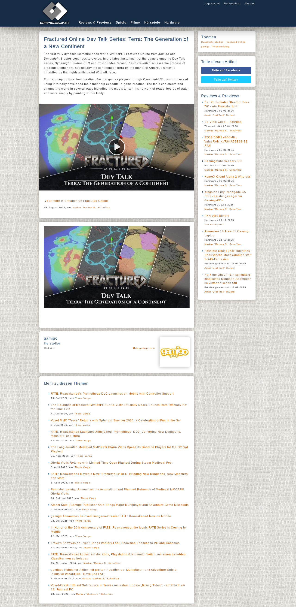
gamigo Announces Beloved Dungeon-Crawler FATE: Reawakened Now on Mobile (111, 516)
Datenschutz (232, 3)
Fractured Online (235, 42)
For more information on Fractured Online (77, 200)
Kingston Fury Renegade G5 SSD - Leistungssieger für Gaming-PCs (225, 196)
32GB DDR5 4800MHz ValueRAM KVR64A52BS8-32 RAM (225, 141)
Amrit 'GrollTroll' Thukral (219, 115)
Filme (135, 22)
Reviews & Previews (95, 22)
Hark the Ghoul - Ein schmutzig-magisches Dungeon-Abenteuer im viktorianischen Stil (227, 279)
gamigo (205, 46)
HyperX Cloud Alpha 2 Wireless (227, 176)
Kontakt (250, 3)
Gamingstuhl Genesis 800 (223, 161)
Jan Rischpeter (214, 224)
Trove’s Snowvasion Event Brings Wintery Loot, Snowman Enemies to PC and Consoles (115, 543)
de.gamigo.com (145, 348)
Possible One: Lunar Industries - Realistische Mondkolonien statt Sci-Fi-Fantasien (228, 255)
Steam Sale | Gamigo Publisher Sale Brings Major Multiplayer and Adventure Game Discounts (120, 505)
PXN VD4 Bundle (216, 215)
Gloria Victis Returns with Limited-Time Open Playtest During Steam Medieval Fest (112, 462)
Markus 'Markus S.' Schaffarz (91, 207)
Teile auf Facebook (226, 70)
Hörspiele (152, 22)
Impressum (212, 3)
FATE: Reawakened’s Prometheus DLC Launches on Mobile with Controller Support (112, 393)
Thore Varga (83, 398)
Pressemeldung (221, 46)
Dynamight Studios (212, 42)
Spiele (121, 22)
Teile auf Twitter (226, 79)
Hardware (172, 22)
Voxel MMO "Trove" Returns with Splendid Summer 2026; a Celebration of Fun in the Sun (116, 420)
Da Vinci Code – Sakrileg (223, 122)
